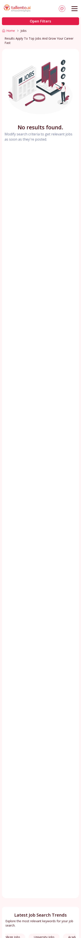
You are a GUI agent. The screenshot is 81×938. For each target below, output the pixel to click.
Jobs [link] (24, 31)
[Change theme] (62, 8)
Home (10, 31)
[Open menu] (74, 9)
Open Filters (40, 21)
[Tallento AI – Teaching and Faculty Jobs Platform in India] (17, 9)
